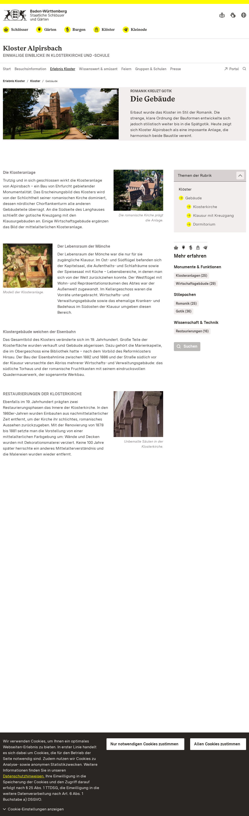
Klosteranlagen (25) (191, 276)
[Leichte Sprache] (222, 15)
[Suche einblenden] (244, 69)
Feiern (126, 69)
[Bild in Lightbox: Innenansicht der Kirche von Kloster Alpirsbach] (138, 414)
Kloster (35, 81)
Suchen (190, 346)
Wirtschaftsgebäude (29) (196, 284)
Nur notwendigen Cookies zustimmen (144, 744)
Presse (175, 69)
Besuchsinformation (30, 69)
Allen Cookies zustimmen (217, 744)
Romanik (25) (186, 303)
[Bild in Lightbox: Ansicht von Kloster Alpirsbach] (138, 190)
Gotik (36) (183, 311)
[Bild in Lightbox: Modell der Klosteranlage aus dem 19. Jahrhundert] (28, 266)
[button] (210, 176)
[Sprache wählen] (243, 15)
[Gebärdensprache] (232, 15)
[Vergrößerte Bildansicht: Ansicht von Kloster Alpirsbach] (61, 114)
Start (7, 69)
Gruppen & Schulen (150, 69)
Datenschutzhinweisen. (23, 776)
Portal (234, 69)
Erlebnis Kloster (62, 69)
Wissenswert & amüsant (98, 69)
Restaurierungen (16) (192, 331)
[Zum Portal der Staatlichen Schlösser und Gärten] (35, 15)
